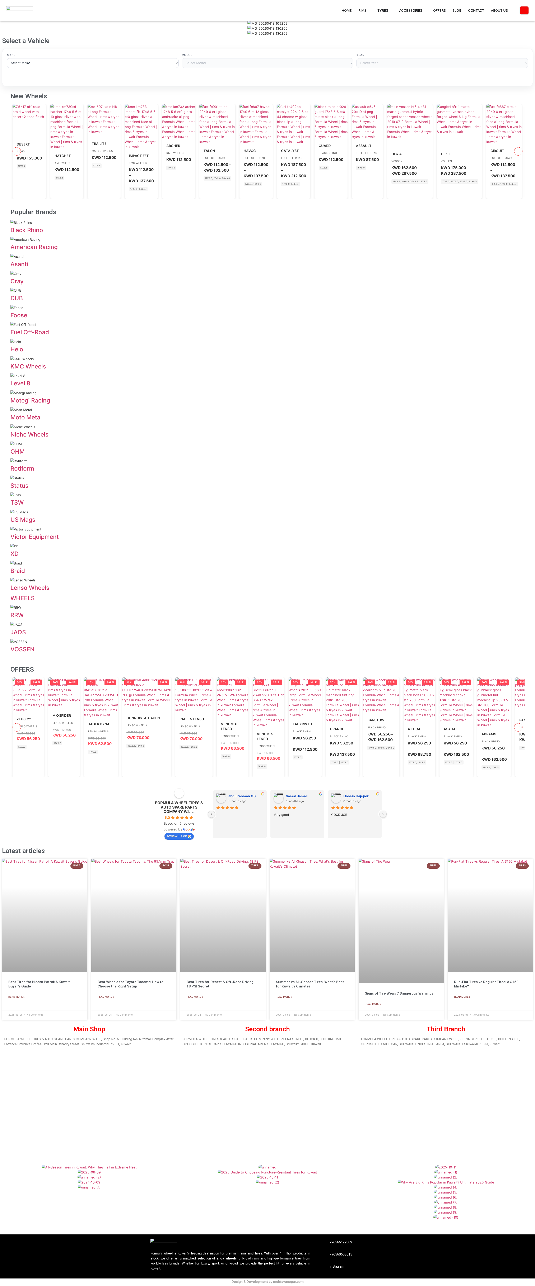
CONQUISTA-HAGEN (143, 718)
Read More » (16, 997)
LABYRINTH (302, 724)
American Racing (34, 247)
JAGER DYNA (99, 724)
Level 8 (20, 383)
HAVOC (250, 151)
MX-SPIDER (61, 715)
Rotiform (22, 468)
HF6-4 (396, 154)
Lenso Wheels (29, 587)
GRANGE (337, 729)
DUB (16, 298)
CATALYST (290, 151)
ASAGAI (450, 729)
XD (14, 553)
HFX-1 (446, 154)
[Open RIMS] (369, 10)
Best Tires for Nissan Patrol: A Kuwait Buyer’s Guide (39, 984)
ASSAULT (364, 146)
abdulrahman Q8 (242, 796)
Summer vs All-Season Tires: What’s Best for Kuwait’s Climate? (310, 984)
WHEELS (22, 598)
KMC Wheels (63, 163)
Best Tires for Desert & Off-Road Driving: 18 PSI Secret (220, 984)
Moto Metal (26, 417)
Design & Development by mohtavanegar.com (268, 1282)
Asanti (19, 264)
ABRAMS (489, 734)
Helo (16, 349)
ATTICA (414, 729)
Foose (18, 315)
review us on (177, 836)
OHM (17, 451)
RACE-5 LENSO (192, 719)
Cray (17, 281)
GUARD (325, 146)
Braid (17, 570)
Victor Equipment (34, 536)
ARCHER (173, 146)
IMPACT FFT (139, 156)
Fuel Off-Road (214, 157)
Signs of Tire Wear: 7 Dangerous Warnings (399, 993)
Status (19, 485)
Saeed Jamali (296, 796)
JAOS (18, 632)
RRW (17, 615)
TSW (17, 502)
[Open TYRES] (390, 10)
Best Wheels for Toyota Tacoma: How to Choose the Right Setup (130, 984)
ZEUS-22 (24, 719)
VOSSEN (396, 161)
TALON (209, 151)
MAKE (11, 55)
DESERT (23, 144)
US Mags (22, 519)
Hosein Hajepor (356, 796)
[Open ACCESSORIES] (425, 10)
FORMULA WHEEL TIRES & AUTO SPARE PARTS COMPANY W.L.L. (179, 807)
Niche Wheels (29, 434)
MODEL (187, 55)
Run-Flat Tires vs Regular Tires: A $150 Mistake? (486, 984)
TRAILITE (99, 144)
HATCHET (63, 156)
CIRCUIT (497, 151)
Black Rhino (328, 152)
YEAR (360, 55)
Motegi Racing (102, 150)
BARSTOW (375, 720)
